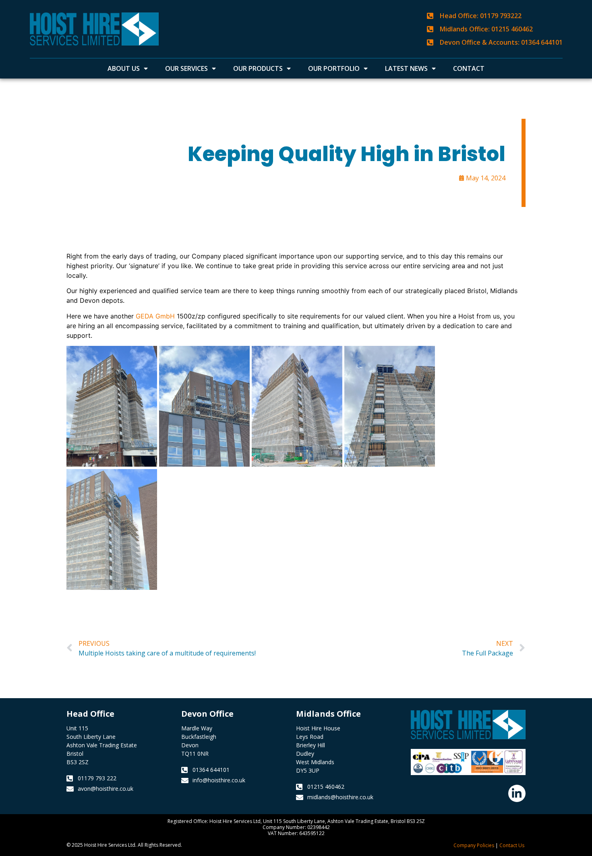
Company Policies (473, 845)
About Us (124, 68)
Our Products (258, 68)
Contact (468, 68)
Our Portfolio (334, 68)
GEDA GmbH (155, 316)
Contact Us (511, 845)
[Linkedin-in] (517, 793)
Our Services (186, 68)
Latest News (406, 68)
